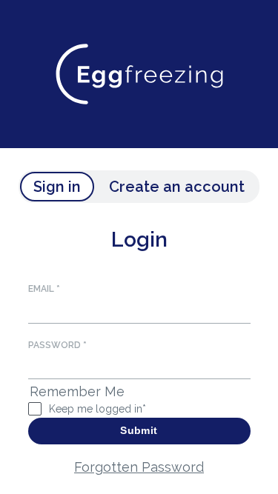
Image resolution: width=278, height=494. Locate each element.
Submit (138, 430)
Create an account (177, 187)
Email (44, 289)
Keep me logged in (97, 409)
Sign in (57, 187)
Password (57, 345)
